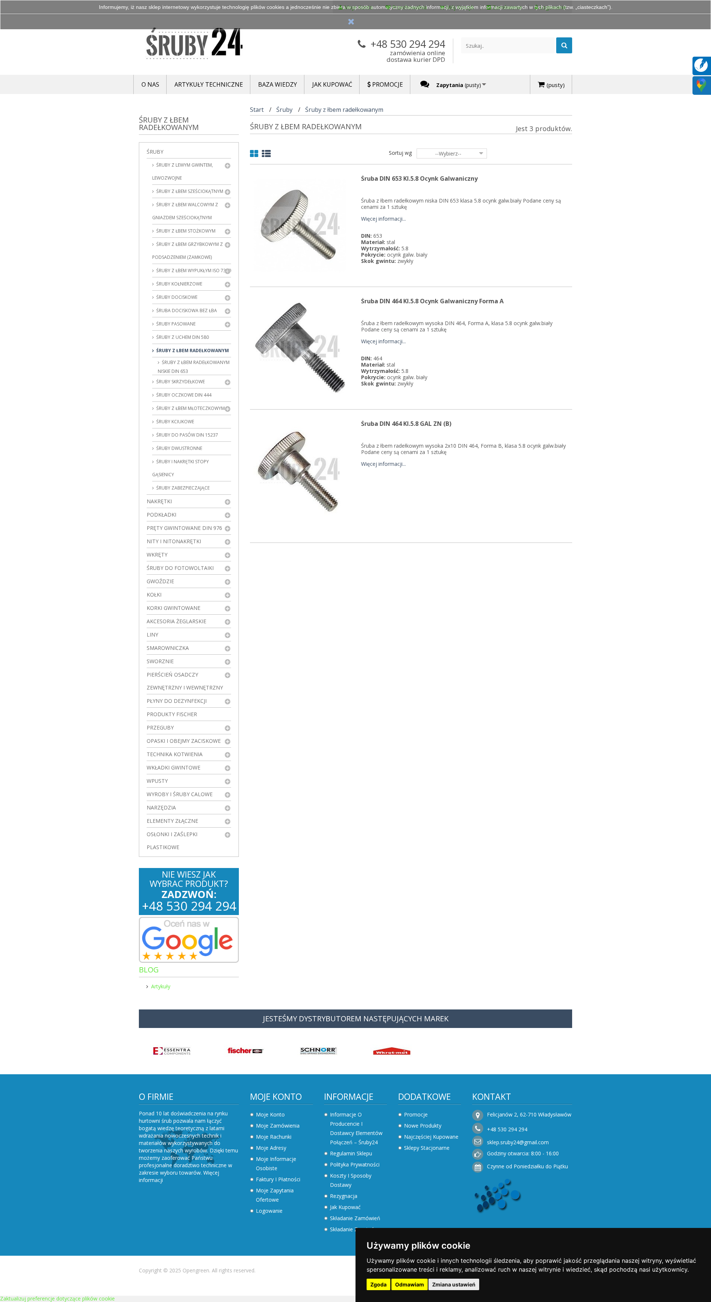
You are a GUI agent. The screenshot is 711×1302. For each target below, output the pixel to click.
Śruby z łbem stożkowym (185, 231)
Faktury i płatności (278, 1179)
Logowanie (269, 1210)
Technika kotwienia (175, 754)
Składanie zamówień (355, 1218)
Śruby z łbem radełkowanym (192, 350)
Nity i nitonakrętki (174, 541)
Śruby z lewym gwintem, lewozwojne (182, 171)
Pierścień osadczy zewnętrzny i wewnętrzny (185, 681)
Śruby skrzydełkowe (180, 381)
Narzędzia (161, 807)
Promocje (416, 1114)
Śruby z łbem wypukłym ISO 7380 (193, 270)
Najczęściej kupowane (431, 1136)
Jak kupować (345, 1207)
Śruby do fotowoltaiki (180, 567)
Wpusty (157, 780)
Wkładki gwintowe (173, 767)
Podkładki (161, 514)
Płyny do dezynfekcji (177, 700)
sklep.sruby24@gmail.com (518, 1142)
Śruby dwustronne (178, 448)
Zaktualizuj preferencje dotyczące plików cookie (57, 1298)
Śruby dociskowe (176, 297)
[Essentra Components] (171, 1050)
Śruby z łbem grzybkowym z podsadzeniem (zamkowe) (187, 250)
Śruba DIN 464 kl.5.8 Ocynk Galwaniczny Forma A (432, 301)
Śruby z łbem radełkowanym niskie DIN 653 (194, 366)
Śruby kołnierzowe (178, 284)
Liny (152, 634)
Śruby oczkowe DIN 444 (183, 395)
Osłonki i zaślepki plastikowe (172, 841)
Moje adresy (271, 1147)
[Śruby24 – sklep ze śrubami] (207, 45)
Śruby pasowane (175, 324)
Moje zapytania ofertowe (275, 1195)
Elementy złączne (172, 820)
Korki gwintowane (173, 607)
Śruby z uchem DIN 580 (182, 337)
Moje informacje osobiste (276, 1163)
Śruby (155, 151)
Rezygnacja (343, 1195)
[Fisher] (245, 1050)
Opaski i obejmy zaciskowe (184, 740)
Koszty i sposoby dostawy (350, 1180)
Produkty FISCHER (172, 714)
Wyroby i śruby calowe (180, 794)
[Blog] (701, 64)
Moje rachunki (273, 1136)
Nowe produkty (422, 1125)
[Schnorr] (318, 1050)
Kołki (154, 594)
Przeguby (160, 727)
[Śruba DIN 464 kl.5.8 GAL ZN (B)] (300, 470)
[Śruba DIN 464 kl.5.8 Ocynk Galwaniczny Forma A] (300, 347)
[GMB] (701, 84)
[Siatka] (254, 154)
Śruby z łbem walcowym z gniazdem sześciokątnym (185, 211)
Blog (149, 970)
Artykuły (160, 986)
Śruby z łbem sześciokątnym (189, 191)
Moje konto (276, 1096)
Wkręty (157, 554)
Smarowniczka (168, 647)
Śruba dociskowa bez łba (186, 310)
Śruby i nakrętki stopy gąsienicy (180, 468)
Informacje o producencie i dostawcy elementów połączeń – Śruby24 (356, 1128)
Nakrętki (159, 501)
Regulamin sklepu (351, 1153)
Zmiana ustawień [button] (453, 1284)
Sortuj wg (400, 152)
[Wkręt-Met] (391, 1050)
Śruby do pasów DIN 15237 (186, 435)
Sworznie (160, 661)
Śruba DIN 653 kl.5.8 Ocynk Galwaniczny (419, 178)
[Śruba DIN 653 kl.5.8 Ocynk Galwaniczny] (300, 224)
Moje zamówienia (278, 1125)
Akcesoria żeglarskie (176, 621)
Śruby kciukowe (174, 421)
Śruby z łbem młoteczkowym (190, 408)
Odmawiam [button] (409, 1284)
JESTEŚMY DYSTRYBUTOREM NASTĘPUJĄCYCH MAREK (355, 1019)
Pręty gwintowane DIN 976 (184, 527)
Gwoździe (160, 581)
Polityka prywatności (355, 1164)
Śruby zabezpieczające (182, 488)
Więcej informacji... (383, 219)
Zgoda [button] (378, 1284)
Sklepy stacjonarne (427, 1147)
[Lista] (266, 154)
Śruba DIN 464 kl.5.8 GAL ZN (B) (406, 424)
